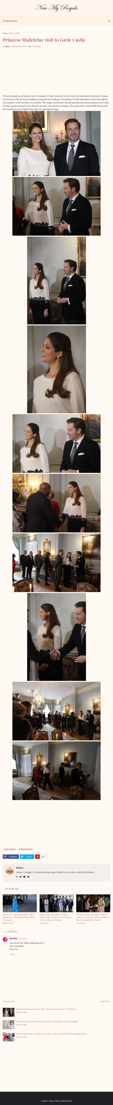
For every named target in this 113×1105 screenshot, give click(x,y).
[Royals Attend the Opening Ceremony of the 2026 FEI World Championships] (8, 1037)
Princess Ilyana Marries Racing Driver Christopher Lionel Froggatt (47, 1021)
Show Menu (11, 20)
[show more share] (43, 856)
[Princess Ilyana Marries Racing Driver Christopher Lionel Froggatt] (8, 1024)
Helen (19, 867)
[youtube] (24, 876)
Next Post (105, 1001)
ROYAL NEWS (14, 33)
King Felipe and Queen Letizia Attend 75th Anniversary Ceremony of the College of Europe (56, 917)
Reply (13, 954)
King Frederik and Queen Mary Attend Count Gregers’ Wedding (46, 1009)
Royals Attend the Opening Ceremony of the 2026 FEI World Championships (51, 1033)
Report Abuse (66, 1101)
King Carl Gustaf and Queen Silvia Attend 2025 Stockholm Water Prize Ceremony (19, 917)
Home (5, 33)
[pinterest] (28, 876)
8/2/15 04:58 (23, 939)
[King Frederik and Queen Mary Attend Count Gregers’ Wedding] (8, 1012)
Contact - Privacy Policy (50, 1101)
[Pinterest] (37, 856)
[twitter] (20, 876)
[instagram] (17, 876)
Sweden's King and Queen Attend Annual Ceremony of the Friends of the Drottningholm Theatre (92, 917)
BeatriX (13, 938)
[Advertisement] (56, 71)
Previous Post (9, 1001)
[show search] (109, 21)
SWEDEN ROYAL (26, 849)
